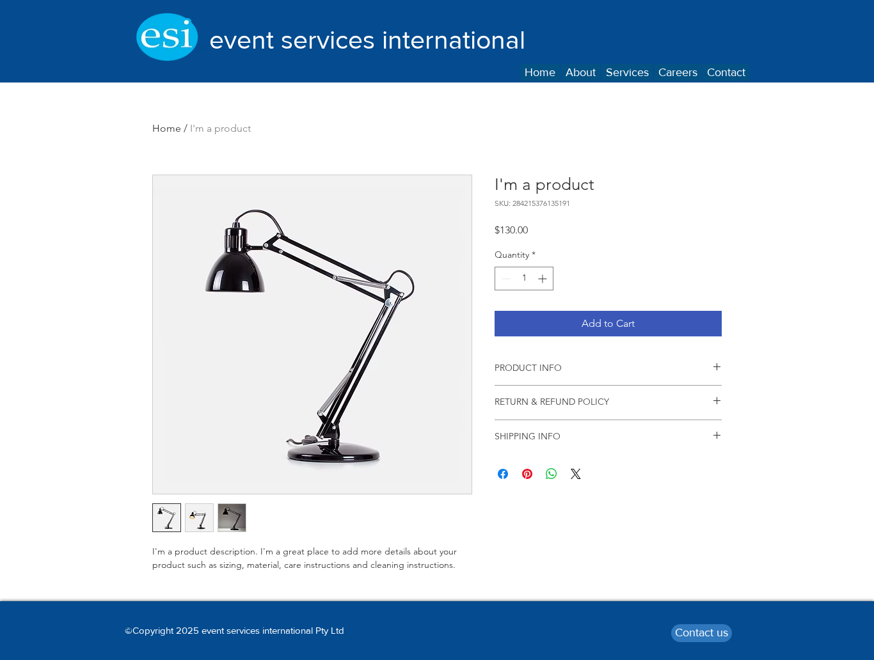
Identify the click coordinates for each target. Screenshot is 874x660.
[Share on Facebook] (503, 474)
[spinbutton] (524, 278)
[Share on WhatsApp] (551, 474)
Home (166, 128)
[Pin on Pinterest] (527, 474)
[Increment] (544, 278)
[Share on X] (576, 474)
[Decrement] (504, 278)
